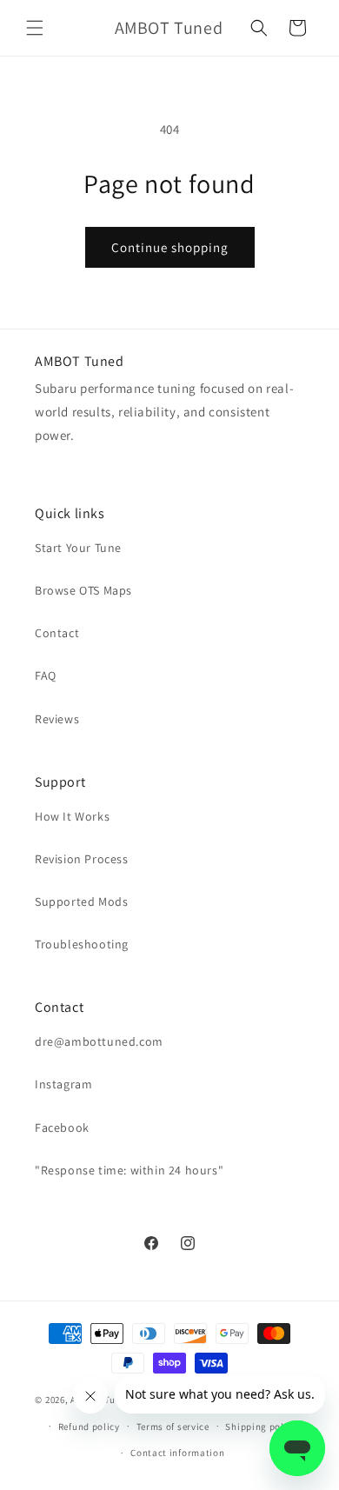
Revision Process (82, 859)
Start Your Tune (78, 547)
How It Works (72, 816)
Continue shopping (170, 247)
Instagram (63, 1084)
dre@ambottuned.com (99, 1041)
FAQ (45, 675)
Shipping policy (261, 1426)
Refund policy (89, 1426)
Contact (57, 633)
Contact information (177, 1453)
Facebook (62, 1127)
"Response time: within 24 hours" (129, 1170)
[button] (35, 28)
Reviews (57, 719)
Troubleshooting (82, 944)
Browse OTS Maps (83, 590)
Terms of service (172, 1426)
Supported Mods (81, 901)
